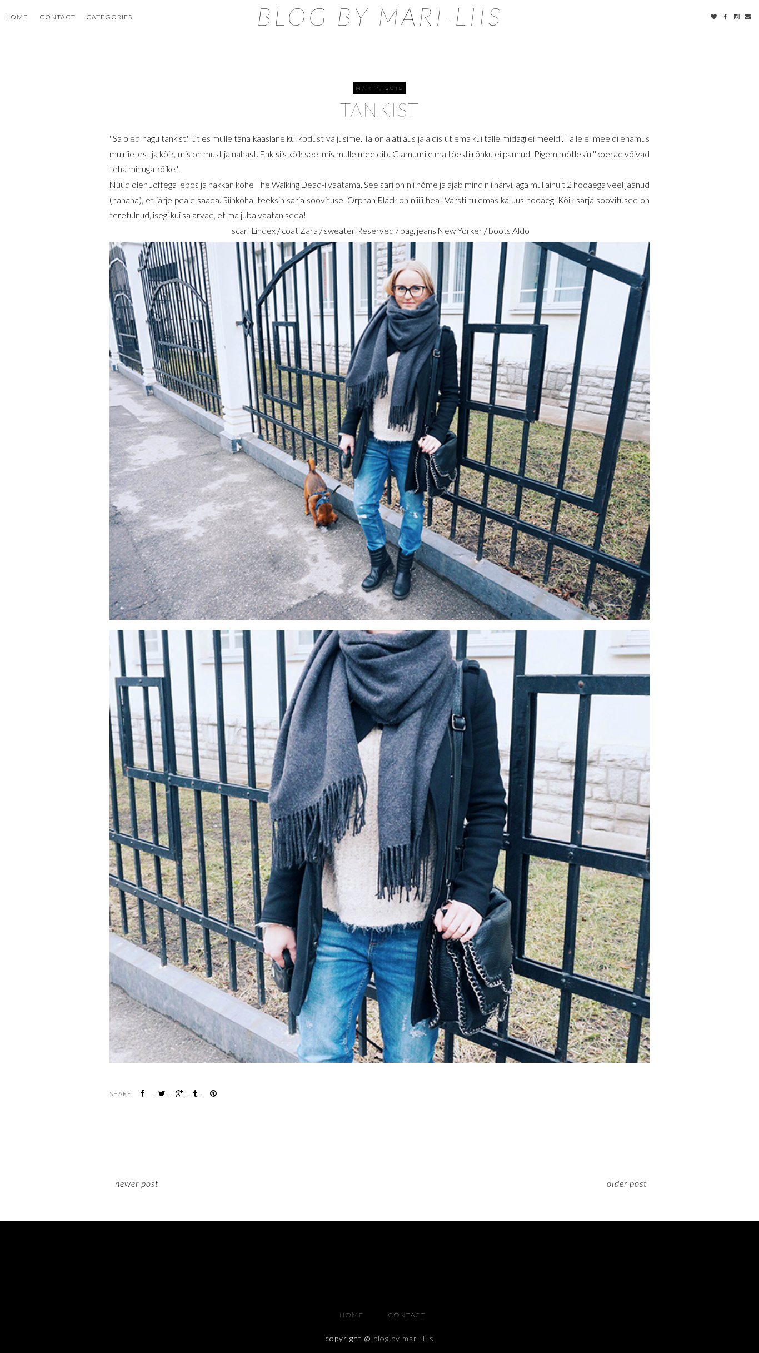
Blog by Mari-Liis (379, 16)
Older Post (627, 1183)
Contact (57, 17)
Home (16, 17)
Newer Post (136, 1183)
